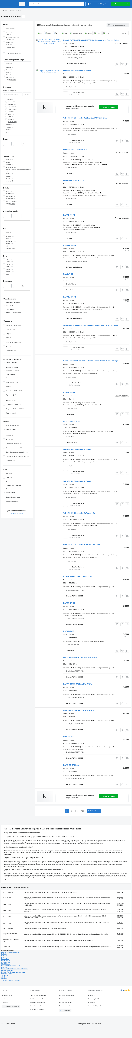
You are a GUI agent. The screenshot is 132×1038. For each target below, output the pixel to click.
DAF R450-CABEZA (71, 765)
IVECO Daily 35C (8, 928)
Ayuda (4, 999)
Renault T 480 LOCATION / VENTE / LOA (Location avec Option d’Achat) (91, 40)
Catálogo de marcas (37, 1009)
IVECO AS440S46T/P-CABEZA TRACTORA (80, 658)
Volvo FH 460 (68, 737)
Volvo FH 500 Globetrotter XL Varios (77, 71)
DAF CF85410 (68, 631)
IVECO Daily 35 (8, 892)
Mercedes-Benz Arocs (71, 421)
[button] (122, 64)
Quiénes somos (7, 995)
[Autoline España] (9, 4)
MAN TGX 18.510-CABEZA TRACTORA (78, 710)
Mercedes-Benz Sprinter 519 (11, 940)
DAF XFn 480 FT (69, 245)
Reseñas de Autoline (37, 1006)
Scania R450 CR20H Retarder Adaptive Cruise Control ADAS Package (90, 325)
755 (82, 811)
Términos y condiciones (38, 995)
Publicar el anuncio (108, 107)
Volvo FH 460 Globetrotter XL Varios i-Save (80, 513)
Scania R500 (7, 946)
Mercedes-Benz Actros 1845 (10, 934)
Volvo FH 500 (7, 904)
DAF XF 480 (7, 898)
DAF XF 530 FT (69, 215)
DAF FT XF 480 (69, 603)
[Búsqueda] (31, 4)
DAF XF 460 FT (69, 392)
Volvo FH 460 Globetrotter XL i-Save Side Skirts (81, 545)
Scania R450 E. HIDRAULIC (74, 180)
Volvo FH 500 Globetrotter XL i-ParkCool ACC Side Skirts (85, 118)
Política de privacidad (37, 999)
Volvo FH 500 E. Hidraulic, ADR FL (76, 150)
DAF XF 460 (7, 923)
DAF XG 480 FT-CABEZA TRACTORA (78, 576)
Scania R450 (68, 274)
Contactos (5, 1002)
